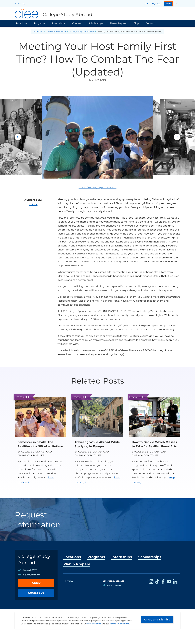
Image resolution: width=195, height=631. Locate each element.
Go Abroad (37, 31)
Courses (76, 23)
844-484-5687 (30, 570)
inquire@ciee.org (31, 574)
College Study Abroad (56, 31)
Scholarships (95, 23)
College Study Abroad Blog (82, 31)
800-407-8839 (114, 585)
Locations (21, 23)
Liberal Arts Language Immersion (97, 187)
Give (146, 3)
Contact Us (36, 592)
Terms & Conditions (119, 623)
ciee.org (21, 3)
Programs (39, 23)
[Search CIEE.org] (177, 4)
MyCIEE (156, 3)
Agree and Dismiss (157, 619)
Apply (168, 4)
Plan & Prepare (118, 23)
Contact (150, 23)
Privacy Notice (93, 623)
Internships (58, 23)
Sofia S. (33, 204)
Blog (136, 23)
